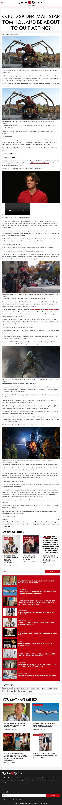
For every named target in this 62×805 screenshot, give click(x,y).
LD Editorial (7, 34)
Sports (55, 688)
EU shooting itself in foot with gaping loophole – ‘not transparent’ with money (46, 522)
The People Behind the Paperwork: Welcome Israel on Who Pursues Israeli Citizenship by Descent (37, 592)
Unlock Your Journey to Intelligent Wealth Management (37, 675)
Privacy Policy (11, 800)
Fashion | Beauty (35, 688)
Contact (18, 800)
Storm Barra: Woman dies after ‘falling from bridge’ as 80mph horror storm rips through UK (15, 523)
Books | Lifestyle (7, 688)
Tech (19, 579)
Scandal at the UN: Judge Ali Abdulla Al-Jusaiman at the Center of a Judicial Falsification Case (36, 654)
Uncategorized (23, 691)
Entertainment (31, 12)
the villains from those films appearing (44, 309)
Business (20, 673)
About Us (4, 800)
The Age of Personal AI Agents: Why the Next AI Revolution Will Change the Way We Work (37, 581)
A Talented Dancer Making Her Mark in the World (29, 557)
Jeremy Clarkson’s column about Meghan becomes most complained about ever (50, 559)
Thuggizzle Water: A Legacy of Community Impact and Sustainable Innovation (11, 559)
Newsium (36, 803)
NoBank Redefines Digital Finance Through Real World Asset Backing (36, 613)
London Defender (10, 516)
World (25, 589)
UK (24, 599)
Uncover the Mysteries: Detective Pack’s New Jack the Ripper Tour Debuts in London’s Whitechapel (37, 665)
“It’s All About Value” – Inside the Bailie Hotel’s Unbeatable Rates (37, 634)
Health (43, 688)
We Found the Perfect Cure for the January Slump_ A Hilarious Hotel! (35, 644)
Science (50, 688)
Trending (6, 539)
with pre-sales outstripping (39, 163)
